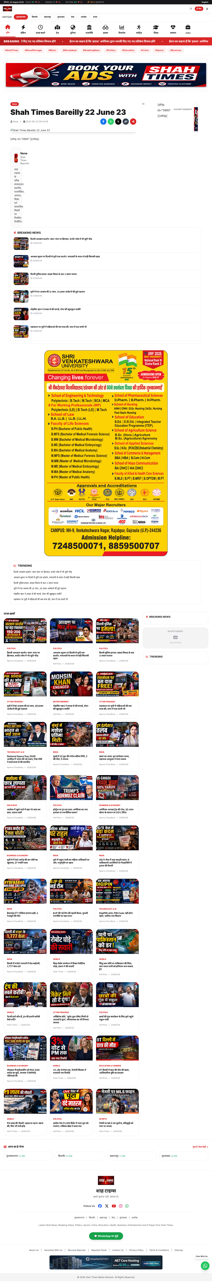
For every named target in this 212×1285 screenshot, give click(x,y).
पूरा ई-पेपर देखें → (200, 1146)
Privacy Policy (136, 1250)
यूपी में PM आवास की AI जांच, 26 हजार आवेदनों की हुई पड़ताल (40, 588)
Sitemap (179, 1250)
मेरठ (72, 17)
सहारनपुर (47, 17)
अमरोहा (84, 17)
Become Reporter (77, 1250)
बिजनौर (35, 17)
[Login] (207, 8)
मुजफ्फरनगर (20, 17)
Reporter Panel (98, 1250)
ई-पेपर (199, 8)
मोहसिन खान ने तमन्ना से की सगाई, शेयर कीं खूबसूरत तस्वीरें (37, 593)
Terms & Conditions (159, 1250)
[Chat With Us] (205, 1265)
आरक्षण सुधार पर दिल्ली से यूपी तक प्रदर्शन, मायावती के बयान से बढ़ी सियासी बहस (47, 577)
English (205, 2)
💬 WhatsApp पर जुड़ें (106, 1236)
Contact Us (118, 1250)
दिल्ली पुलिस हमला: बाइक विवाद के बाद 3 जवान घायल (36, 583)
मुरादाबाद (61, 17)
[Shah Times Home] (7, 9)
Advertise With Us (53, 1250)
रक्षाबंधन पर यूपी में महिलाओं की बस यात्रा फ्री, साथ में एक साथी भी (41, 599)
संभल (95, 17)
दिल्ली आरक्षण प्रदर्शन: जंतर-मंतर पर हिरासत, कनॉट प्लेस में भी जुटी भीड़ (43, 572)
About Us (33, 1250)
